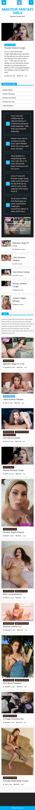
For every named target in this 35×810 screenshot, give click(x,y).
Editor (23, 230)
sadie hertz (26, 331)
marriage (10, 326)
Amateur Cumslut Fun (6, 321)
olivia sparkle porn (23, 326)
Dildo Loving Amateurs (12, 594)
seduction (31, 331)
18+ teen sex (4, 319)
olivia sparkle (15, 326)
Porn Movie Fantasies (12, 683)
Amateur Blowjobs (8, 94)
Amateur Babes (10, 45)
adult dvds (21, 319)
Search (31, 2)
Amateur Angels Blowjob (19, 299)
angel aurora (15, 321)
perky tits (7, 328)
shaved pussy (4, 333)
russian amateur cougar (17, 331)
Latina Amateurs (7, 106)
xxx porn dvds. (11, 333)
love (6, 326)
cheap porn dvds (5, 324)
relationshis (4, 331)
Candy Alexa (28, 321)
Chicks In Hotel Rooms (15, 324)
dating (21, 324)
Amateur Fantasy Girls (17, 11)
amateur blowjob (28, 319)
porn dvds (21, 328)
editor (21, 76)
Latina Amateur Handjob (19, 259)
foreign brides (30, 324)
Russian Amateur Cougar (14, 48)
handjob (3, 326)
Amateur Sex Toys (8, 102)
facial (25, 324)
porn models (26, 328)
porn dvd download (14, 328)
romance (9, 331)
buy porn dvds (21, 321)
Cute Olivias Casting (21, 272)
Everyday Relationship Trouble (15, 781)
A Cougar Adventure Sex (13, 319)
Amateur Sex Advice (9, 98)
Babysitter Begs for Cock (16, 217)
